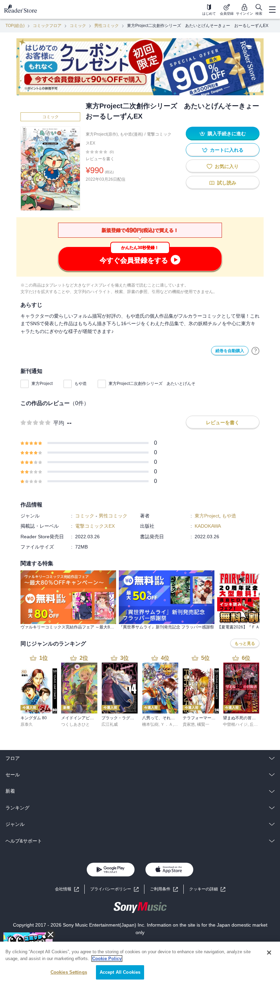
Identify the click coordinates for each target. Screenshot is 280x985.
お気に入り (227, 166)
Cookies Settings (69, 972)
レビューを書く (100, 159)
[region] (140, 963)
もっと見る (245, 643)
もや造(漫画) (131, 134)
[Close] (269, 952)
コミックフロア (47, 25)
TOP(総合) (15, 25)
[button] (207, 889)
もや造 (80, 383)
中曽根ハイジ (235, 724)
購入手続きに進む (227, 133)
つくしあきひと (75, 724)
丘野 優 (256, 724)
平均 (58, 423)
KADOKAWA (208, 526)
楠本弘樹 (150, 724)
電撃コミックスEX (95, 526)
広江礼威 (109, 724)
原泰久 (26, 724)
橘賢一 (203, 724)
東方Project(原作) (102, 134)
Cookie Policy (107, 958)
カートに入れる (226, 150)
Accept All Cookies (120, 972)
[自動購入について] (255, 351)
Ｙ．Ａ (166, 724)
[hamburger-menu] (272, 9)
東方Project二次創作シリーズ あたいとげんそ (152, 383)
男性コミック (106, 25)
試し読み (226, 182)
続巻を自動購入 (229, 350)
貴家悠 (189, 724)
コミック (78, 25)
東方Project (42, 383)
